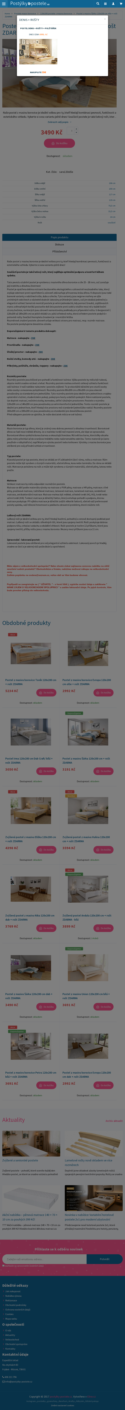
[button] (105, 4)
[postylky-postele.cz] (30, 4)
